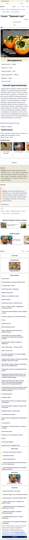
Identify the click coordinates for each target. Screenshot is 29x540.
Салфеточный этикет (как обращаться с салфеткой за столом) (13, 507)
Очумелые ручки (6, 397)
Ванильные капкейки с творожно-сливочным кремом (12, 512)
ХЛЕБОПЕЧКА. (5, 1)
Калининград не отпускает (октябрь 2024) (13, 282)
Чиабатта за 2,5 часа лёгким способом (12, 435)
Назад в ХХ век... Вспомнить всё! (11, 445)
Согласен (14, 537)
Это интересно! (6, 423)
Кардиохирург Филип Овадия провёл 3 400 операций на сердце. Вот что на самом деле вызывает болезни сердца (14, 375)
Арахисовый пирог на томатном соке (12, 303)
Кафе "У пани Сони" (7, 350)
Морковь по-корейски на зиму (10, 296)
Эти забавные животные (8, 414)
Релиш (3, 320)
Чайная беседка (6, 299)
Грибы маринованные (9, 459)
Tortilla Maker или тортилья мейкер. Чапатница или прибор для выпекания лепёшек (12, 337)
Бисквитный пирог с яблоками (10, 289)
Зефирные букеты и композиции (11, 411)
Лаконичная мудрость (8, 442)
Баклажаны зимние (8, 455)
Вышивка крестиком (7, 292)
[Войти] (12, 1)
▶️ (14, 24)
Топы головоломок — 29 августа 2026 (12, 347)
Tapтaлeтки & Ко (6, 323)
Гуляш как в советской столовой (12, 452)
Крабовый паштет (14, 271)
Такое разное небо (7, 431)
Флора (3, 438)
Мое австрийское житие (8, 327)
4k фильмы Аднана (7, 394)
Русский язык (5, 278)
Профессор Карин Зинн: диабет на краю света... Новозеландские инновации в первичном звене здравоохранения (13, 382)
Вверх (2, 208)
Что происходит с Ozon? (8, 285)
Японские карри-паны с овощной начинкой (14, 316)
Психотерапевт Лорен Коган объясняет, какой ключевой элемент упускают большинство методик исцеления (14, 389)
